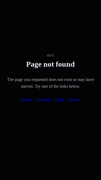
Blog (59, 99)
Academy (43, 99)
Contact (73, 99)
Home (27, 99)
